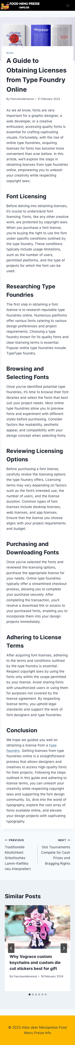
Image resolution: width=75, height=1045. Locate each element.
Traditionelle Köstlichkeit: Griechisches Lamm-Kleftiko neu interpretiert (18, 855)
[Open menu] (67, 5)
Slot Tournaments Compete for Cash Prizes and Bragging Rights (55, 852)
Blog (9, 52)
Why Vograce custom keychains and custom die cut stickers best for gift (35, 962)
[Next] (64, 948)
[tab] (30, 994)
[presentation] (37, 927)
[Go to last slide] (11, 948)
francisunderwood (22, 98)
